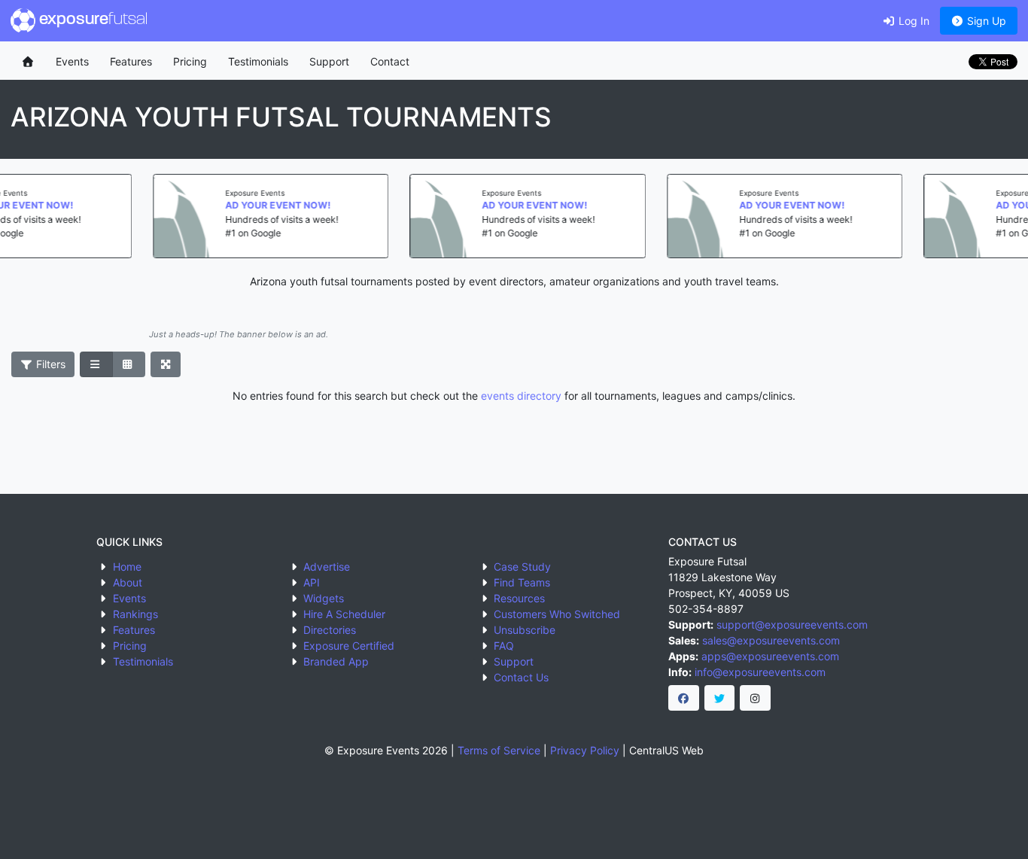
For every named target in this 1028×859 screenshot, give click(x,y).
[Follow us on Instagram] (755, 698)
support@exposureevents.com (792, 624)
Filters (49, 364)
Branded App (336, 661)
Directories (329, 629)
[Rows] (96, 364)
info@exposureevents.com (760, 672)
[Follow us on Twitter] (719, 698)
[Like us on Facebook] (683, 698)
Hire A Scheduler (344, 614)
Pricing (190, 61)
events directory (521, 395)
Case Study (522, 566)
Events (72, 61)
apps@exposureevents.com (770, 656)
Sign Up (985, 20)
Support (329, 61)
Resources (519, 598)
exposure (91, 20)
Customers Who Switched (557, 614)
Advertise (326, 566)
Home (127, 566)
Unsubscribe (524, 629)
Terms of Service (499, 750)
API (311, 582)
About (127, 582)
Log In (912, 20)
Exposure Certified (348, 645)
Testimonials (258, 61)
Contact (389, 61)
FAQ (504, 645)
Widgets (323, 598)
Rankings (135, 614)
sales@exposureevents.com (771, 640)
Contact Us (521, 677)
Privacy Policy (584, 750)
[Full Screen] (166, 364)
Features (131, 61)
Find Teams (522, 582)
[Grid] (128, 364)
